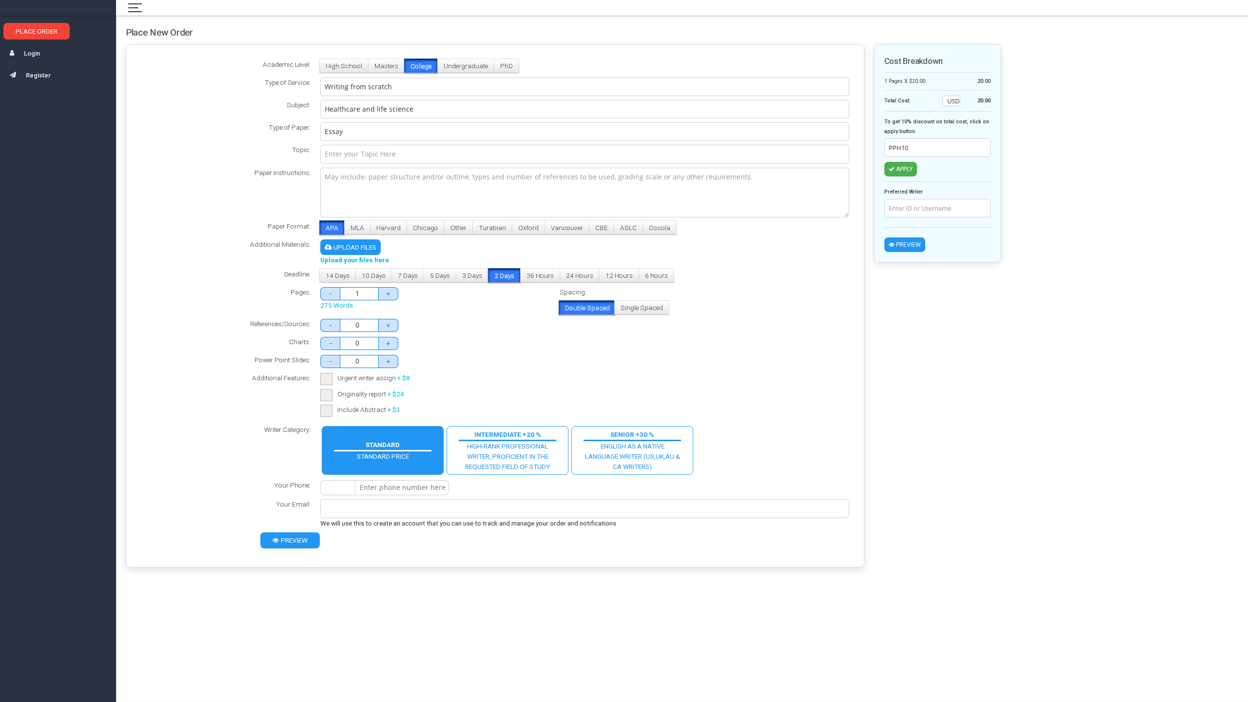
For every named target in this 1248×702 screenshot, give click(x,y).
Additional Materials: (280, 244)
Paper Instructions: (282, 172)
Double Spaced (587, 308)
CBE (601, 228)
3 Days (472, 275)
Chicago (425, 228)
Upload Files (354, 247)
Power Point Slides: (282, 360)
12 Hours (619, 275)
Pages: (301, 292)
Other (458, 228)
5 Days (440, 275)
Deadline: (297, 274)
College (420, 66)
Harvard (388, 228)
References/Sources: (280, 324)
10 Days (374, 275)
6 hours (656, 275)
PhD (506, 66)
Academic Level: (287, 64)
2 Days (504, 275)
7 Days (408, 275)
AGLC (628, 228)
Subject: (299, 105)
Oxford (528, 228)
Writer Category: (287, 429)
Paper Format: (289, 226)
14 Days (338, 275)
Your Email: (293, 504)
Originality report (370, 394)
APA (332, 228)
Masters (386, 66)
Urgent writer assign (373, 378)
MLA (357, 228)
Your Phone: (292, 485)
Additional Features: (281, 378)
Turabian (492, 228)
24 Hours (579, 275)
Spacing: (573, 292)
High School (344, 66)
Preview (293, 540)
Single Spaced (642, 308)
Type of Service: (288, 82)
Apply (904, 169)
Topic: (301, 150)
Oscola (659, 228)
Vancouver (567, 228)
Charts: (300, 342)
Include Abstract (368, 409)
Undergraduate (466, 66)
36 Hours (540, 275)
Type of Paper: (290, 127)
